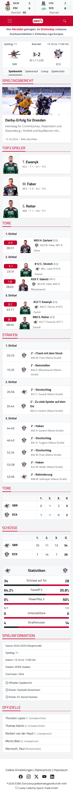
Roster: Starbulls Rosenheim (24, 689)
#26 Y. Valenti (39, 279)
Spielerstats (58, 71)
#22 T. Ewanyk (43, 302)
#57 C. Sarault (38, 394)
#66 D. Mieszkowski (42, 370)
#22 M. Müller (38, 467)
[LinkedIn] (52, 776)
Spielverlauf (31, 71)
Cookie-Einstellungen (19, 770)
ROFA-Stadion (23, 666)
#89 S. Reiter (41, 317)
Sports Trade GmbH (47, 788)
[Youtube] (44, 776)
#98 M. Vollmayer (40, 479)
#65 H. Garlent (43, 240)
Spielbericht (15, 71)
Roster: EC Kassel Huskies (22, 697)
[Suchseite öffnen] (65, 20)
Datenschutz (43, 770)
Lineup (44, 71)
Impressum (61, 770)
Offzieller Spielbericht (20, 682)
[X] (36, 776)
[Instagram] (28, 776)
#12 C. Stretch (44, 264)
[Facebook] (20, 776)
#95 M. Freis (38, 357)
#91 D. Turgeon (39, 442)
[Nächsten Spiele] (68, 8)
